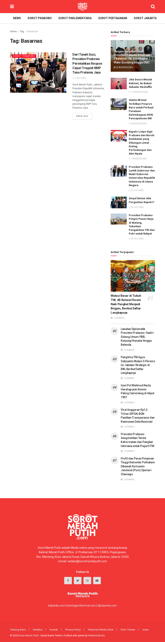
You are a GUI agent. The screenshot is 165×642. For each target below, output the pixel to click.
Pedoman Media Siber (100, 629)
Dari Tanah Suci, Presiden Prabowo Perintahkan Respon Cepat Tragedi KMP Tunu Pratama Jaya (87, 64)
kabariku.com (56, 605)
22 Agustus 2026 (124, 67)
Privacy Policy (73, 629)
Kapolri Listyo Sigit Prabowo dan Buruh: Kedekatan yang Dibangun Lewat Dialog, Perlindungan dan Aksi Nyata (142, 142)
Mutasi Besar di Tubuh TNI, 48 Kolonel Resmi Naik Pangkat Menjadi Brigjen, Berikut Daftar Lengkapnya (126, 304)
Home (13, 31)
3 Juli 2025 (80, 78)
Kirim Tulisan (128, 629)
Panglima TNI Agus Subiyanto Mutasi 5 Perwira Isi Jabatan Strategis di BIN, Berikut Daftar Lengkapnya (138, 365)
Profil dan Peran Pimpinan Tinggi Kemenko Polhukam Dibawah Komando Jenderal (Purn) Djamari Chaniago (138, 466)
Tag (22, 31)
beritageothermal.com (81, 605)
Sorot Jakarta (145, 18)
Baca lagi (82, 116)
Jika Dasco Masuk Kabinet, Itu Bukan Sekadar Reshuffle (140, 83)
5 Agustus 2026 (139, 123)
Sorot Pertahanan (112, 18)
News (17, 18)
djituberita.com (107, 605)
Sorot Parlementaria (75, 18)
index (145, 629)
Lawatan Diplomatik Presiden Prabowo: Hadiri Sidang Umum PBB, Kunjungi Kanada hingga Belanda (137, 336)
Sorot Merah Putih (29, 635)
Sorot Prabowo (40, 18)
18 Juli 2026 (137, 239)
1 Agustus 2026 (139, 159)
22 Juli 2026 (137, 190)
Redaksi (37, 629)
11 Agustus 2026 (139, 92)
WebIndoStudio (96, 635)
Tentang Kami (18, 629)
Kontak (54, 629)
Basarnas (32, 31)
